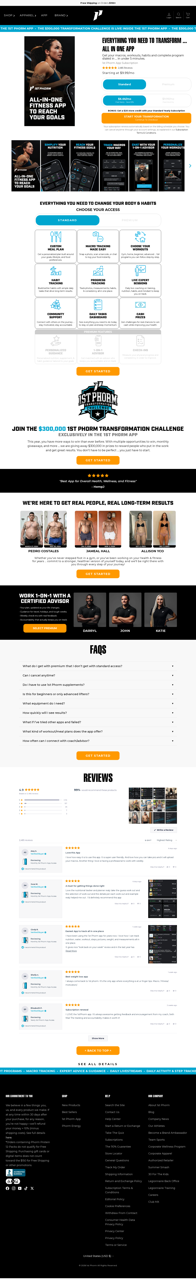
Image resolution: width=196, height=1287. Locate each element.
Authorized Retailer (160, 1160)
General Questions (117, 1160)
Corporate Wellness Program (167, 1146)
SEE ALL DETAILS (98, 1064)
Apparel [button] (27, 15)
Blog (151, 1112)
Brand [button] (60, 15)
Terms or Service (116, 1245)
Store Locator (113, 1153)
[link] (98, 371)
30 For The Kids (158, 1174)
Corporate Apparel (160, 1153)
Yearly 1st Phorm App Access (42, 1020)
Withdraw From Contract (121, 1213)
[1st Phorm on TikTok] (26, 1188)
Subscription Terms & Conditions (119, 1190)
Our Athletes (156, 1126)
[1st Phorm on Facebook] (7, 1188)
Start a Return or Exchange (122, 1126)
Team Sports (156, 1139)
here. (9, 1137)
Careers (153, 1195)
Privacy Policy (114, 1238)
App (44, 15)
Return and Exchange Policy (123, 1181)
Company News (158, 1119)
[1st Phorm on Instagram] (13, 1188)
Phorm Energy (71, 1126)
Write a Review (166, 831)
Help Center (113, 1119)
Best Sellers (69, 1112)
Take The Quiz (114, 1132)
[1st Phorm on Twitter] (32, 1188)
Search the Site (115, 1105)
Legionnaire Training (161, 1188)
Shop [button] (8, 15)
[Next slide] (190, 165)
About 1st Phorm (159, 1105)
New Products (71, 1105)
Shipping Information (119, 1174)
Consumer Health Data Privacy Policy (120, 1222)
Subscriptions (114, 1139)
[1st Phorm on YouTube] (20, 1188)
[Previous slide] (6, 165)
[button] (49, 81)
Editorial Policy (114, 1199)
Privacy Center (114, 1231)
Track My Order (115, 1167)
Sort (149, 840)
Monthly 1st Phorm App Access (43, 863)
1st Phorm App (71, 1119)
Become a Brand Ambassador (167, 1132)
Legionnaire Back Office (163, 1181)
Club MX (153, 1201)
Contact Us (112, 1112)
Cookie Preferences (117, 1206)
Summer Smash (158, 1167)
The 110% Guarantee (118, 1146)
